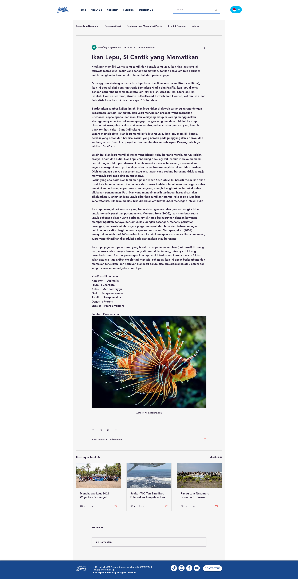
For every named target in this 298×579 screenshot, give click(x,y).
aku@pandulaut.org (103, 569)
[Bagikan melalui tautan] (115, 429)
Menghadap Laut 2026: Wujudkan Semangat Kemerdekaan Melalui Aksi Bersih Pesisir (97, 495)
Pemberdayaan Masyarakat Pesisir (144, 26)
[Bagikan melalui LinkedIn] (108, 429)
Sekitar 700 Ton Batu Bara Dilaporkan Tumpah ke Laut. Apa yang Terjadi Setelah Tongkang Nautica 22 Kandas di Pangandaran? (148, 495)
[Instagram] (181, 568)
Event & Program (176, 26)
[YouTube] (197, 568)
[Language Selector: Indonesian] (236, 9)
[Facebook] (189, 568)
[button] (212, 568)
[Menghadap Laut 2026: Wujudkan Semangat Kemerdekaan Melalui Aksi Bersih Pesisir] (98, 475)
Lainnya (195, 26)
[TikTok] (174, 568)
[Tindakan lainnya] (204, 47)
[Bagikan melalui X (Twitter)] (100, 429)
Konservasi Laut (113, 26)
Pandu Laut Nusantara (87, 26)
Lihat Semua (216, 456)
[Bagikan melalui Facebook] (93, 429)
